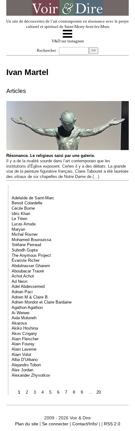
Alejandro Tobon (26, 365)
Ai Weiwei (21, 312)
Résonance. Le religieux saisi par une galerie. (50, 155)
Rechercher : (47, 50)
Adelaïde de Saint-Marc (33, 198)
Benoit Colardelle (27, 203)
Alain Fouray (23, 344)
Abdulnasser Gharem (31, 265)
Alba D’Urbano (25, 359)
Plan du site (26, 423)
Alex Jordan (22, 370)
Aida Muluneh (24, 317)
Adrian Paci (22, 291)
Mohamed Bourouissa (31, 239)
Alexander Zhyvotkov (31, 375)
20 (98, 392)
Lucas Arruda (23, 224)
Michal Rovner (25, 234)
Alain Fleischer (25, 339)
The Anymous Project (31, 255)
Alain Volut (21, 354)
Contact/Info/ (85, 423)
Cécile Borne (23, 208)
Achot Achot (23, 276)
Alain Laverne (24, 349)
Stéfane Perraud (26, 244)
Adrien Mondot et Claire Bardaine (42, 302)
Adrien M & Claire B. (30, 297)
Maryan (18, 229)
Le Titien (19, 218)
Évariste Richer (26, 260)
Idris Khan (21, 213)
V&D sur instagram (67, 41)
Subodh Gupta (25, 250)
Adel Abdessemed (28, 286)
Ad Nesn (19, 281)
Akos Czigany (24, 333)
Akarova (19, 323)
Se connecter (55, 423)
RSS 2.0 (112, 423)
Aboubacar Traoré (28, 271)
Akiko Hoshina (25, 328)
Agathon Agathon (27, 307)
